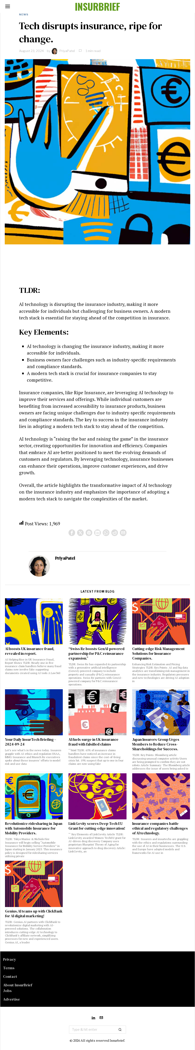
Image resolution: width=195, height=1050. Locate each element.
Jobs (7, 990)
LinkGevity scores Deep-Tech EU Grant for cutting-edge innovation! (96, 826)
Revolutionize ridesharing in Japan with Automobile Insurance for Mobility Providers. (33, 828)
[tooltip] (71, 532)
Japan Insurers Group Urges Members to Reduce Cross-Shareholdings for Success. (155, 744)
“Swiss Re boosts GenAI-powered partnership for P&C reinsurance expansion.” (96, 653)
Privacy (9, 959)
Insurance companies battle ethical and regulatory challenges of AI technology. (160, 828)
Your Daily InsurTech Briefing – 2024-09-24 (30, 742)
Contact (10, 976)
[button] (120, 1029)
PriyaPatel (67, 51)
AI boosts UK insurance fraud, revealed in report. (29, 651)
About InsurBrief (17, 985)
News (23, 14)
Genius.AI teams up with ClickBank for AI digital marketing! (34, 913)
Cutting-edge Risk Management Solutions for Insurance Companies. (158, 653)
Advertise (11, 999)
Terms (9, 967)
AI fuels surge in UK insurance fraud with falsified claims (93, 742)
